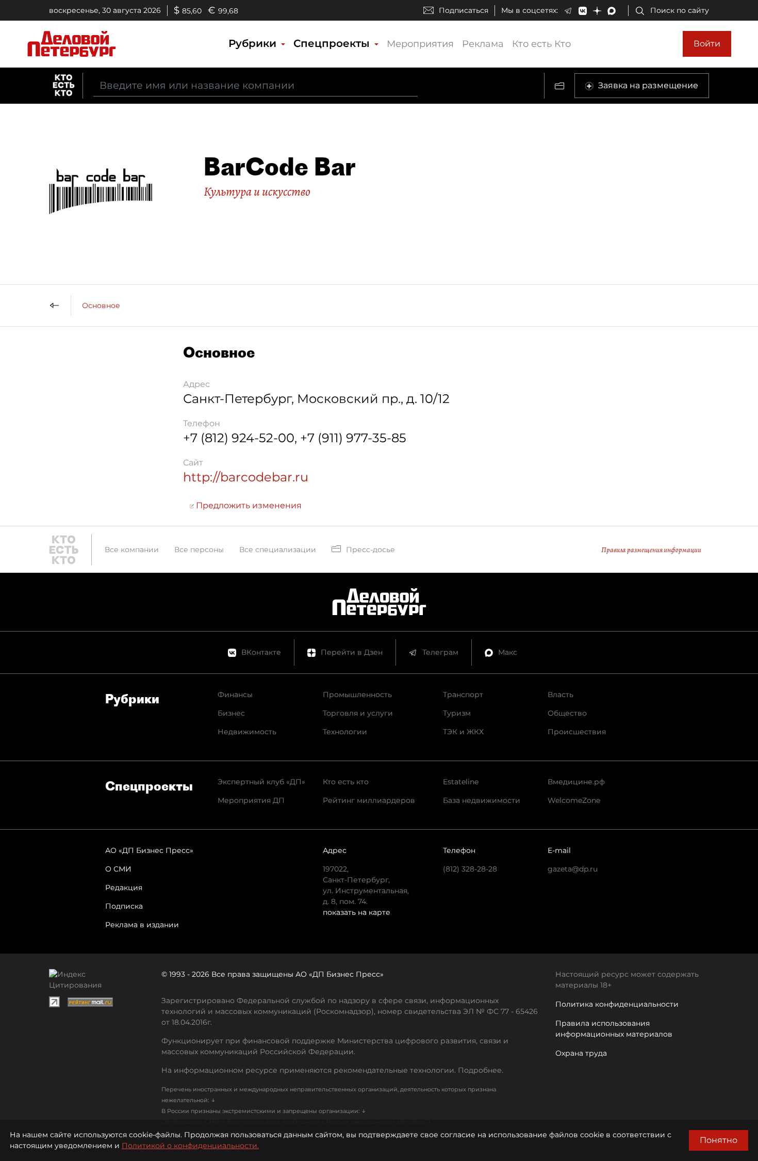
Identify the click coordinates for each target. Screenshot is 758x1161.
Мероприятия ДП (251, 800)
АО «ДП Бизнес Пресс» (149, 850)
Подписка (124, 906)
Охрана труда (581, 1053)
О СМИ (118, 869)
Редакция (123, 887)
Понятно (718, 1140)
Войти (707, 44)
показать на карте (356, 912)
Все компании (132, 549)
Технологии (345, 731)
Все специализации (277, 549)
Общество (567, 713)
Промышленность (357, 694)
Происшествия (577, 731)
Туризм (457, 713)
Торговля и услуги (358, 713)
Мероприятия (420, 44)
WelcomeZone (574, 800)
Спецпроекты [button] (333, 43)
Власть (560, 694)
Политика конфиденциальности (617, 1004)
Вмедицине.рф (576, 781)
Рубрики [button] (253, 43)
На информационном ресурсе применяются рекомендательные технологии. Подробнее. (332, 1070)
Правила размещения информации (651, 550)
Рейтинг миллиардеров (369, 800)
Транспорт (463, 694)
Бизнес (231, 713)
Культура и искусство (257, 191)
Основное (101, 305)
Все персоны (199, 549)
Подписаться (463, 10)
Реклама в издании (142, 924)
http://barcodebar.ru (245, 477)
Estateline (461, 781)
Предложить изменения (248, 505)
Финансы (235, 694)
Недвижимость (247, 731)
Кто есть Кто (541, 44)
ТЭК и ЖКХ (463, 731)
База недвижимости (481, 800)
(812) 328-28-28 (470, 869)
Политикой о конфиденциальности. (190, 1145)
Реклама (483, 44)
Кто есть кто (346, 781)
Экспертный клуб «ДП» (261, 781)
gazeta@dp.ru (573, 869)
